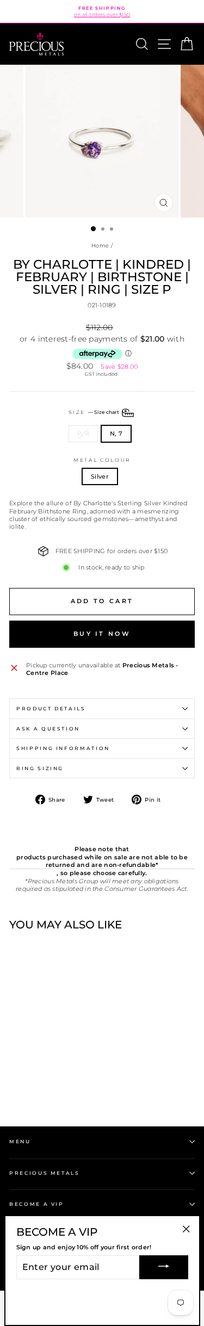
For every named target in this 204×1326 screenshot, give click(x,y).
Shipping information (63, 748)
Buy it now (102, 633)
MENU (20, 1141)
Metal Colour (102, 460)
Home (100, 245)
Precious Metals (44, 1173)
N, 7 (116, 433)
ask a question (48, 729)
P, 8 (83, 433)
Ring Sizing (40, 768)
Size (94, 413)
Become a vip (36, 1204)
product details (51, 708)
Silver (100, 476)
